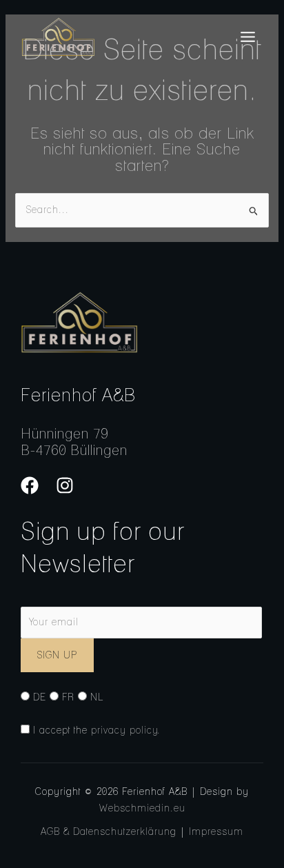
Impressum (216, 831)
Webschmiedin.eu (142, 808)
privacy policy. (126, 730)
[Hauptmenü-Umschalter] (247, 37)
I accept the (95, 730)
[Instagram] (65, 485)
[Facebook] (30, 485)
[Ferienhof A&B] (58, 37)
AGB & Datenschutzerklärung (108, 831)
